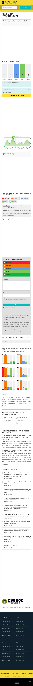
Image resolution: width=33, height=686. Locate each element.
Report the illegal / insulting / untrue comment (12, 219)
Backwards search (4, 673)
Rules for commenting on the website (17, 331)
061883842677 (8, 501)
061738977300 (20, 660)
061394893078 (6, 660)
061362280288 (20, 653)
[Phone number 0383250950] (23, 390)
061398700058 (8, 510)
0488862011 (6, 607)
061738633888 (20, 646)
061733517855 (8, 541)
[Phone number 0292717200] (23, 363)
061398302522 (6, 657)
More (30, 681)
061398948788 (8, 478)
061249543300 (20, 649)
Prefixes (24, 673)
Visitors (17, 673)
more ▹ (29, 85)
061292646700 (6, 646)
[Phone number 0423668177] (23, 376)
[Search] (9, 6)
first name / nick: (7, 293)
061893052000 (8, 525)
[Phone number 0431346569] (8, 390)
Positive (8, 275)
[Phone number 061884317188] (8, 376)
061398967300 (8, 518)
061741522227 (6, 653)
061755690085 (8, 547)
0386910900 (27, 607)
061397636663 (8, 494)
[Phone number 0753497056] (8, 363)
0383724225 (5, 649)
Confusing (9, 265)
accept (17, 683)
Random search (16, 676)
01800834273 (13, 607)
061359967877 (20, 607)
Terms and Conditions (17, 299)
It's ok (7, 271)
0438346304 (7, 532)
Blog (13, 673)
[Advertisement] (16, 43)
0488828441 (7, 485)
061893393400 (20, 657)
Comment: (6, 279)
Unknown (8, 268)
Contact (24, 676)
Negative (8, 262)
